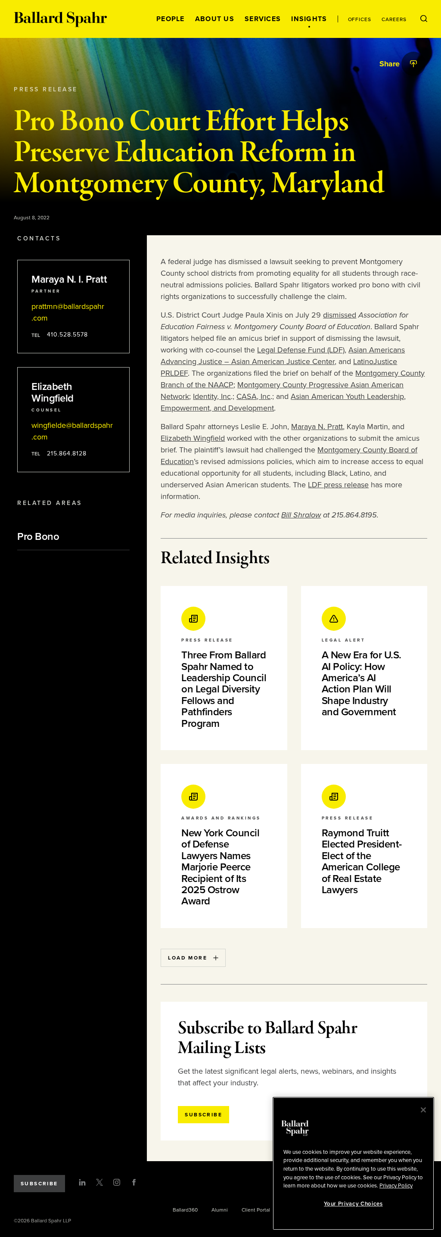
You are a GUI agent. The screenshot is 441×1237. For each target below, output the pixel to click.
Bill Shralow (301, 515)
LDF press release (338, 484)
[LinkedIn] (82, 1182)
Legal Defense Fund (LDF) (301, 350)
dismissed (339, 315)
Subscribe (39, 1184)
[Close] (423, 1109)
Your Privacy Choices (353, 1203)
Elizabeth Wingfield (193, 438)
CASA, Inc (253, 396)
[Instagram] (117, 1182)
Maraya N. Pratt (317, 426)
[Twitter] (99, 1182)
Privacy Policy (396, 1185)
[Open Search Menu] (423, 19)
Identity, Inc (212, 396)
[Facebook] (134, 1182)
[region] (353, 1163)
